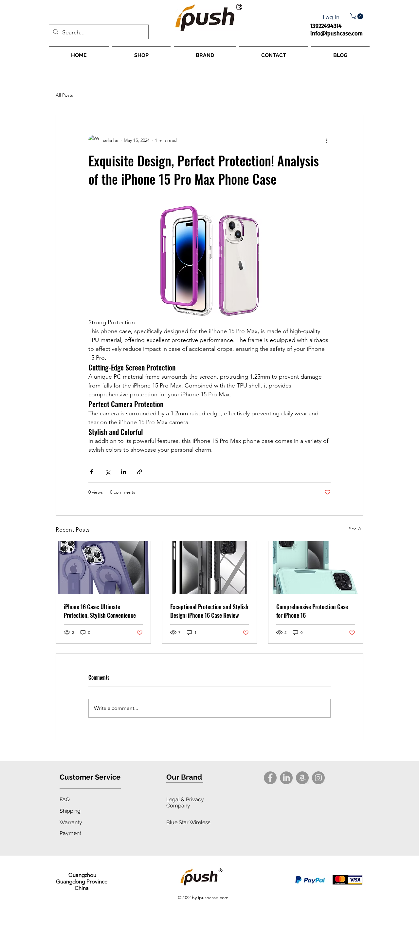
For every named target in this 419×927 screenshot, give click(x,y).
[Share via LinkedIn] (123, 472)
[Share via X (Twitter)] (107, 472)
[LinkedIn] (286, 777)
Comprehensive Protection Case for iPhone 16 (312, 610)
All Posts (64, 95)
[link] (357, 16)
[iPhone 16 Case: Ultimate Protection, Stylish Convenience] (103, 567)
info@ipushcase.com (336, 33)
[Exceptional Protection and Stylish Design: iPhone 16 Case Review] (209, 567)
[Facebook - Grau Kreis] (270, 777)
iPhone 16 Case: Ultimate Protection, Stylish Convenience (100, 610)
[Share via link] (140, 472)
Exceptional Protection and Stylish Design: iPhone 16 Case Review (209, 610)
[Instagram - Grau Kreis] (318, 777)
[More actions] (327, 140)
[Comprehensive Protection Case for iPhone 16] (315, 567)
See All (356, 529)
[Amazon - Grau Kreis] (302, 777)
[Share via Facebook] (91, 472)
